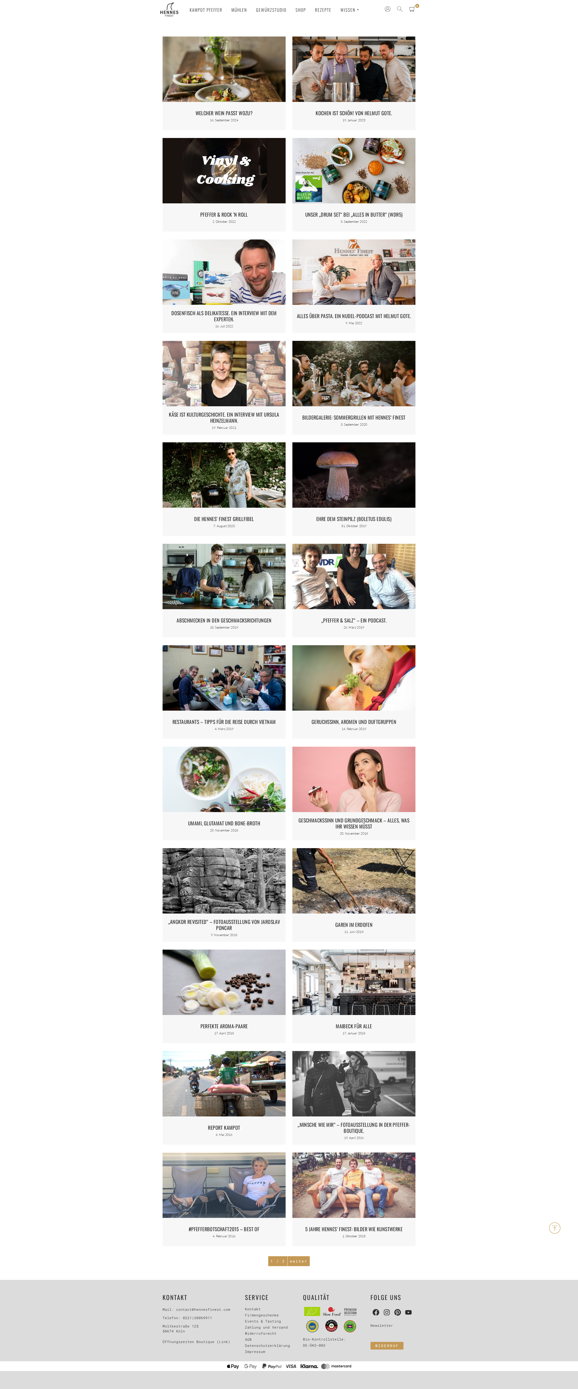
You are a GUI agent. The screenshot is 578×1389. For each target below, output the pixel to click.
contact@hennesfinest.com (203, 1309)
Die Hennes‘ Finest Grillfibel (224, 518)
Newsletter (382, 1325)
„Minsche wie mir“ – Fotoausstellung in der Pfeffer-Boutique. (354, 1127)
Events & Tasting (263, 1321)
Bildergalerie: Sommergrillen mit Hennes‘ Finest (354, 417)
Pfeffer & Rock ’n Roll (224, 214)
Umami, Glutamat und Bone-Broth (224, 823)
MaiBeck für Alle (354, 1026)
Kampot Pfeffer (206, 10)
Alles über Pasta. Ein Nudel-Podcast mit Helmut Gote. (354, 315)
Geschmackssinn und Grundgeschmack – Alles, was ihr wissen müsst (353, 823)
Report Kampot (224, 1127)
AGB (248, 1339)
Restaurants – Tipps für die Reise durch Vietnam (224, 721)
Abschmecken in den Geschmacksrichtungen (224, 620)
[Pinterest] (397, 1312)
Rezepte (323, 10)
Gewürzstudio (271, 10)
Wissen (347, 10)
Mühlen (239, 10)
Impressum (255, 1351)
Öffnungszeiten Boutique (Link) (196, 1341)
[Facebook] (376, 1312)
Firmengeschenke (262, 1315)
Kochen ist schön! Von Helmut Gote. (354, 113)
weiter (299, 1261)
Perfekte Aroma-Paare (224, 1026)
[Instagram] (386, 1312)
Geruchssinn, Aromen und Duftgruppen (354, 721)
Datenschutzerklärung (267, 1345)
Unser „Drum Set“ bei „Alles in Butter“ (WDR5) (354, 214)
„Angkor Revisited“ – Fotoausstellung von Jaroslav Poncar (224, 924)
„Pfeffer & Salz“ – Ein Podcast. (354, 620)
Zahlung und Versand (266, 1327)
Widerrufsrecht (261, 1333)
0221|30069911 (197, 1318)
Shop (301, 10)
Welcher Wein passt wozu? (224, 113)
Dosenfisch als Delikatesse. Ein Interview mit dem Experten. (224, 316)
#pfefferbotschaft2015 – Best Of (224, 1229)
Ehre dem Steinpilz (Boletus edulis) (354, 518)
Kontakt (253, 1309)
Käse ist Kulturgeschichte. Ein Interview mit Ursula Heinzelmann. (224, 417)
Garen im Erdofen (354, 924)
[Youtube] (408, 1312)
